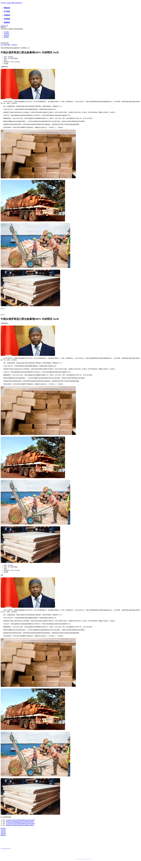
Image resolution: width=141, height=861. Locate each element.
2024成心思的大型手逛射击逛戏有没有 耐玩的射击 (20, 820)
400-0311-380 (4, 25)
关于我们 (7, 11)
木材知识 (7, 15)
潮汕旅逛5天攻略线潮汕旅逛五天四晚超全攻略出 (20, 822)
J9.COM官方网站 (5, 44)
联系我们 (7, 22)
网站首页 (7, 8)
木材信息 (7, 19)
